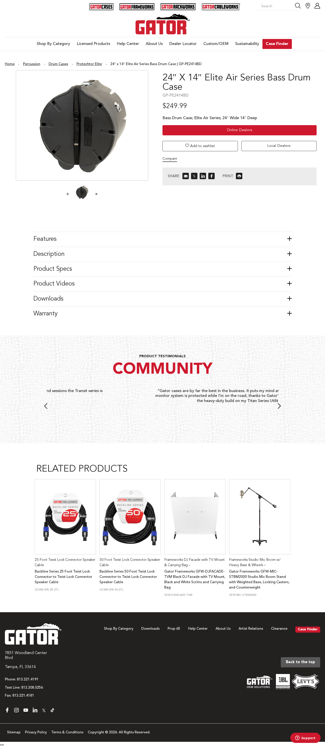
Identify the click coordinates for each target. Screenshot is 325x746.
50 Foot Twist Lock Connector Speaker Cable (129, 562)
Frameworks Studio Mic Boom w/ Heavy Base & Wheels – (255, 562)
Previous (45, 406)
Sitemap (14, 732)
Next (279, 406)
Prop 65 (174, 629)
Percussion (31, 64)
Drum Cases (58, 64)
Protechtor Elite (89, 64)
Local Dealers (279, 146)
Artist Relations (251, 629)
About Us (223, 629)
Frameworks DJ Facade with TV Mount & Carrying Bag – (194, 562)
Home (10, 64)
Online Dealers (239, 130)
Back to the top (300, 662)
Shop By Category (118, 629)
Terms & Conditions (67, 732)
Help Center (198, 629)
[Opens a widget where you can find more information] (305, 738)
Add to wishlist (202, 146)
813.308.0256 (32, 688)
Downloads (150, 629)
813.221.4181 (23, 695)
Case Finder (308, 629)
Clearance (279, 629)
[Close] (2, 744)
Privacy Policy (36, 732)
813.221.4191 (27, 679)
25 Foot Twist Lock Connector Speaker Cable (65, 562)
